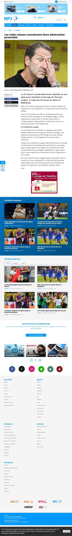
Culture (6, 393)
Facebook (12, 369)
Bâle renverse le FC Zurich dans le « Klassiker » (49, 247)
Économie (6, 390)
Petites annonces (41, 438)
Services (41, 25)
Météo (38, 435)
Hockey (38, 385)
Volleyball (39, 390)
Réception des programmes (10, 467)
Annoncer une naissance (10, 441)
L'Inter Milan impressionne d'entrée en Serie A (18, 285)
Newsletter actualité (9, 405)
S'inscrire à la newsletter (36, 335)
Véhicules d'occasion (42, 426)
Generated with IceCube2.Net (21, 521)
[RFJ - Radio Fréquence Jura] (57, 501)
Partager (9, 99)
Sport (14, 25)
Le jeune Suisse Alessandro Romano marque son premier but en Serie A (49, 222)
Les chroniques (7, 429)
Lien (8, 105)
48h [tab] (8, 263)
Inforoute (39, 441)
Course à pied (40, 411)
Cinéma (39, 429)
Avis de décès (40, 446)
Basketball (39, 387)
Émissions (21, 25)
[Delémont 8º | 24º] (34, 15)
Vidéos (35, 25)
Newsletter (6, 491)
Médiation (6, 482)
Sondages (6, 452)
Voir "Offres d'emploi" (58, 350)
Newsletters (41, 369)
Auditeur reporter (8, 402)
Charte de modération (9, 485)
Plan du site (23, 518)
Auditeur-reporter (62, 1)
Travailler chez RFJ (8, 476)
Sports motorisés (41, 405)
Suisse (5, 385)
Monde (5, 387)
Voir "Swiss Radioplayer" (14, 350)
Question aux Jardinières (10, 443)
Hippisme (39, 399)
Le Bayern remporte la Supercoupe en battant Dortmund (17, 247)
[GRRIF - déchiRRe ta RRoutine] (28, 507)
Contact (6, 488)
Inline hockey (40, 408)
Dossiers (6, 399)
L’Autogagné (7, 446)
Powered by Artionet (9, 521)
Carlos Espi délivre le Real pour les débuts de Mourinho (18, 222)
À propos (6, 465)
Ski (37, 396)
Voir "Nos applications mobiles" (36, 350)
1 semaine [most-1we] (15, 263)
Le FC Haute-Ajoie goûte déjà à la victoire (51, 311)
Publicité (6, 473)
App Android (59, 369)
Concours (6, 455)
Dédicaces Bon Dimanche (10, 438)
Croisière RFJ (50, 25)
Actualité (8, 25)
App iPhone (50, 369)
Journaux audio (7, 396)
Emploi (38, 443)
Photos (28, 25)
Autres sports (40, 414)
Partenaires (7, 479)
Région (5, 382)
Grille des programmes (9, 435)
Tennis (38, 402)
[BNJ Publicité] (14, 501)
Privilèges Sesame (41, 432)
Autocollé (6, 449)
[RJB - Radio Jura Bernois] (28, 501)
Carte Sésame (7, 470)
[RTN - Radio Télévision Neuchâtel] (43, 501)
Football (17, 30)
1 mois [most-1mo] (23, 263)
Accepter (66, 531)
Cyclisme (39, 393)
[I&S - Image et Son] (43, 507)
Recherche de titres (9, 432)
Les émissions (7, 426)
